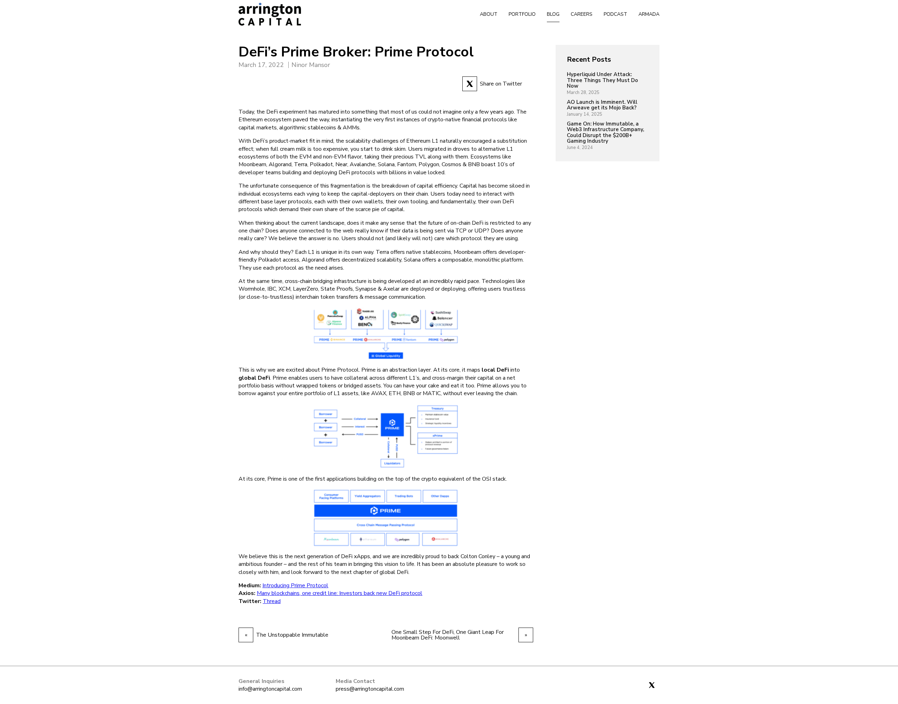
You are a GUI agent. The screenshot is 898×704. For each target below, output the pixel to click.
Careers (581, 14)
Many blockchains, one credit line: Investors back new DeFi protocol (339, 593)
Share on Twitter (501, 84)
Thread (272, 601)
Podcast (615, 14)
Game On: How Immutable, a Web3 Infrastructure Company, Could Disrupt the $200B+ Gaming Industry (605, 132)
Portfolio (522, 14)
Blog (553, 14)
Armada (648, 14)
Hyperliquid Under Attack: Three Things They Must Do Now (602, 80)
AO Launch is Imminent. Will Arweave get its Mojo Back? (602, 105)
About (488, 14)
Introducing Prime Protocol (295, 585)
